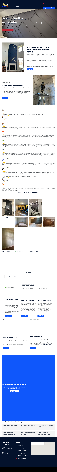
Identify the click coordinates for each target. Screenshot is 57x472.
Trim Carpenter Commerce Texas (44, 433)
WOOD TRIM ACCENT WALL (12, 85)
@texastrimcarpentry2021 (11, 276)
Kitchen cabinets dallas (27, 300)
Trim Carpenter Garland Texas (10, 426)
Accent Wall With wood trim (28, 192)
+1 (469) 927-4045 (14, 391)
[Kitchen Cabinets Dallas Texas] (22, 460)
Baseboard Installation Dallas (11, 300)
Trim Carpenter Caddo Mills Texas (45, 426)
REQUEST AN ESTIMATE (8, 30)
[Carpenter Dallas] (20, 452)
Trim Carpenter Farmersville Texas (9, 433)
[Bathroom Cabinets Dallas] (21, 450)
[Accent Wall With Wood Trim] (22, 448)
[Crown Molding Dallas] (21, 453)
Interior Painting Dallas (46, 344)
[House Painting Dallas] (21, 458)
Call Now (42, 23)
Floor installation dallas (44, 300)
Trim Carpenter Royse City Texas (27, 433)
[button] (22, 5)
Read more (30, 69)
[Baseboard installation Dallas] (22, 447)
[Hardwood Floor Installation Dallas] (22, 456)
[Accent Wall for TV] (20, 445)
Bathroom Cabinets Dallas (10, 337)
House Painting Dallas (36, 336)
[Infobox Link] (49, 3)
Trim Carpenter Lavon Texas (27, 426)
